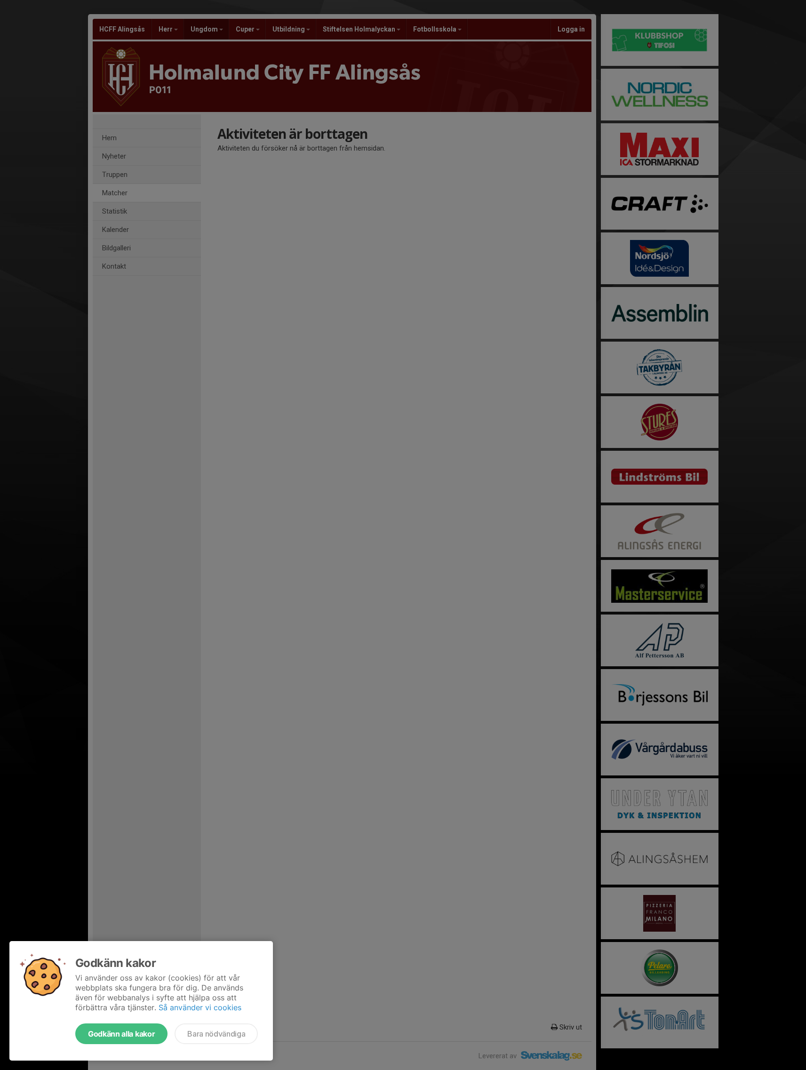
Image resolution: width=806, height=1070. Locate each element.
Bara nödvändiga (216, 1033)
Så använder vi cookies (200, 1007)
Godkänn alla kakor (121, 1033)
